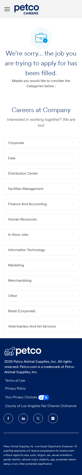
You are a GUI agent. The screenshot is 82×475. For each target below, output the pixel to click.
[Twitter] (38, 418)
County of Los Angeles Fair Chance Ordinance (41, 406)
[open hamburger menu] (7, 9)
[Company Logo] (28, 9)
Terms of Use (15, 381)
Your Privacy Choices (21, 397)
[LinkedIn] (23, 418)
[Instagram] (53, 418)
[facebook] (8, 418)
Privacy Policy (15, 388)
